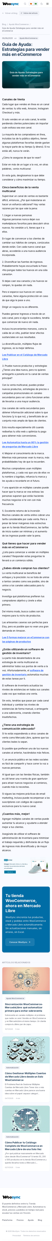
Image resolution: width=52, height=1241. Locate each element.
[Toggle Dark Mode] (41, 3)
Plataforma (7, 1220)
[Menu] (47, 3)
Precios (20, 1220)
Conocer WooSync (18, 942)
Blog (4, 24)
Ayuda (31, 1220)
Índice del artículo (31, 13)
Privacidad (17, 1236)
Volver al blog (11, 13)
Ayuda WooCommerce (19, 24)
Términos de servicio (31, 1236)
